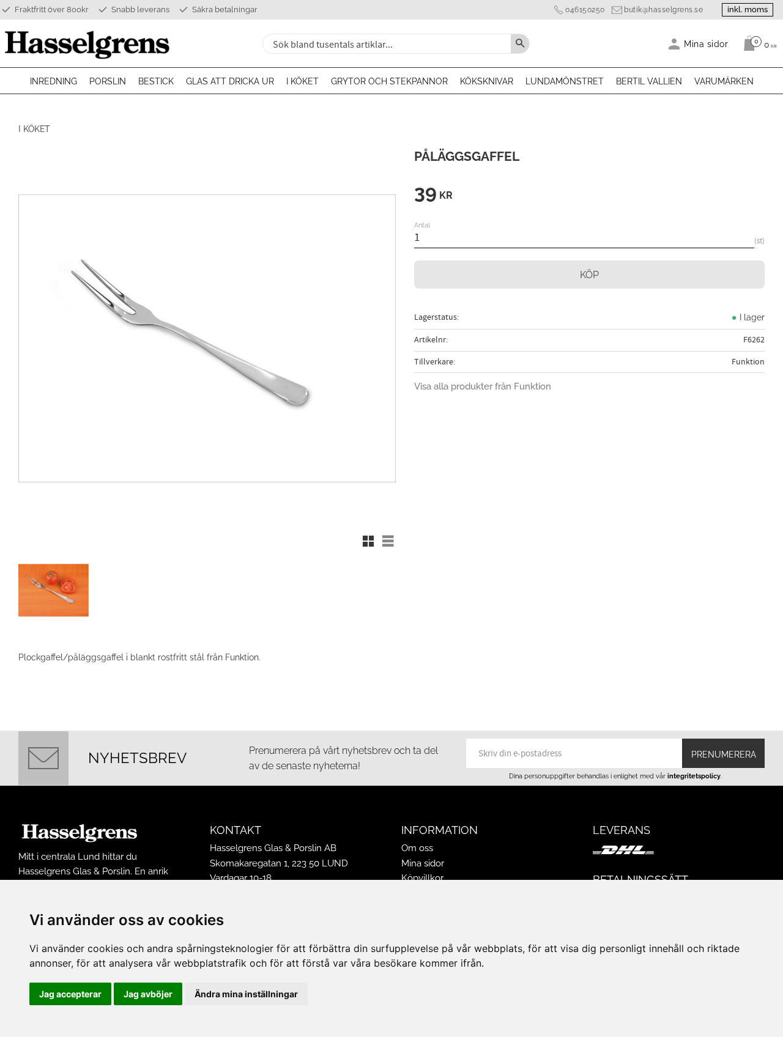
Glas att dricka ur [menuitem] (230, 81)
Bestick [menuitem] (156, 81)
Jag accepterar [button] (70, 994)
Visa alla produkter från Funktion (482, 386)
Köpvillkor (422, 878)
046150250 (585, 10)
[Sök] (520, 43)
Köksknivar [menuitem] (486, 81)
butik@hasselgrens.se (663, 10)
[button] (368, 541)
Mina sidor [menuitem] (706, 44)
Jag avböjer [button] (148, 994)
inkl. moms (747, 9)
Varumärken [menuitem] (724, 81)
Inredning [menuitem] (53, 81)
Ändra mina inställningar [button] (246, 994)
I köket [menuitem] (302, 81)
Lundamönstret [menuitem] (564, 81)
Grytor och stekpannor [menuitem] (389, 81)
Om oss (417, 848)
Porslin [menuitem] (107, 81)
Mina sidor (422, 863)
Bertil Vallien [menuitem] (649, 81)
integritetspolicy (694, 776)
